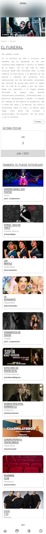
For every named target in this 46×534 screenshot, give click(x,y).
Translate (38, 122)
